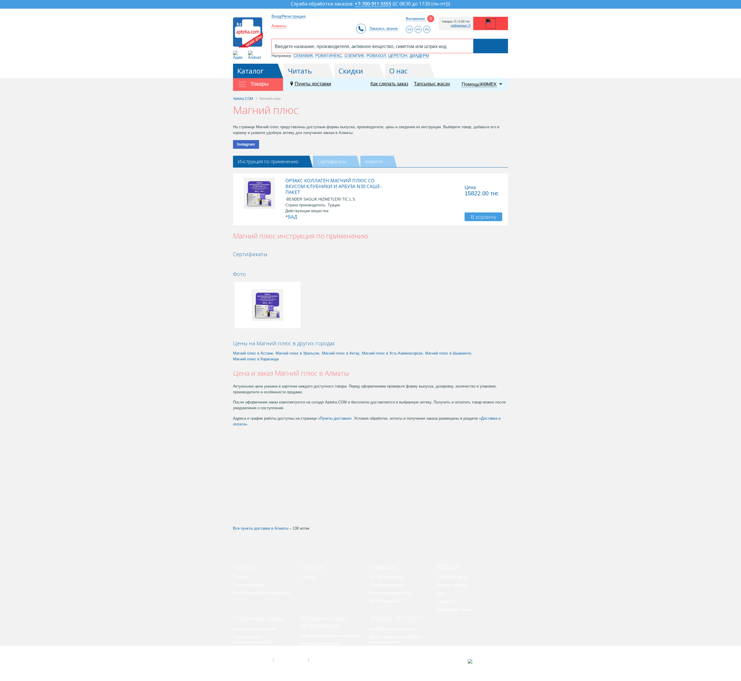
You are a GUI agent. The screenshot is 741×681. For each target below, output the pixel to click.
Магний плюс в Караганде (256, 359)
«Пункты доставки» (335, 418)
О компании (290, 660)
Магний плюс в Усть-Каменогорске (392, 353)
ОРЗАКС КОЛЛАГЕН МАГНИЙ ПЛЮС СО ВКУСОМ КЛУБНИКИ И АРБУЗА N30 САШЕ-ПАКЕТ (333, 186)
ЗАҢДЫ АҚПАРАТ (396, 618)
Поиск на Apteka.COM (390, 593)
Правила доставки (386, 585)
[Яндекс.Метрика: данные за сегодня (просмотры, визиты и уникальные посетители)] (484, 661)
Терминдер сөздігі (454, 609)
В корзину (483, 216)
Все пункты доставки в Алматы (260, 528)
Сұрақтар (446, 601)
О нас (398, 71)
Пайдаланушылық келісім (393, 628)
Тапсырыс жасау (432, 83)
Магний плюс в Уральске (297, 353)
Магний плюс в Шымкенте (448, 353)
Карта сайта (326, 660)
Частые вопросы (384, 601)
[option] (252, 264)
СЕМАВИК (303, 55)
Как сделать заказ (389, 83)
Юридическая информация (323, 621)
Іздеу (442, 593)
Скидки (351, 71)
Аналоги (374, 161)
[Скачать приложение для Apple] (239, 55)
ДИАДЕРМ (419, 55)
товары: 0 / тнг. (456, 21)
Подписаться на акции (254, 628)
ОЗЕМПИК (354, 55)
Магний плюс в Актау (340, 353)
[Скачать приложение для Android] (255, 55)
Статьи (307, 576)
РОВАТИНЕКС (328, 55)
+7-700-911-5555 (373, 4)
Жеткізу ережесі (452, 585)
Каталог (250, 71)
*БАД (291, 217)
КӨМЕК (449, 566)
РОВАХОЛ (376, 55)
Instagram (246, 144)
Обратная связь (258, 618)
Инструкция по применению (268, 161)
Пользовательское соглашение (330, 635)
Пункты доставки (313, 83)
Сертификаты (332, 161)
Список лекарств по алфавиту (261, 593)
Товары (240, 576)
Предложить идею (250, 650)
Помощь (383, 566)
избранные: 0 (460, 25)
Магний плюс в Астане (253, 353)
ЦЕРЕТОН (397, 55)
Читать (300, 71)
